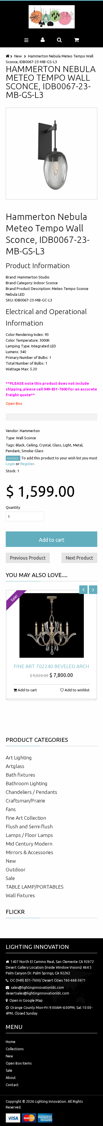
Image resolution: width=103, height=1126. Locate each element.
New (18, 56)
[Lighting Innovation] (52, 16)
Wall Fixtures (20, 895)
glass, (57, 445)
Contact (12, 1085)
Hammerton (30, 431)
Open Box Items (18, 1063)
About (11, 1077)
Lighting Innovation (50, 1101)
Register (27, 464)
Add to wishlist (77, 690)
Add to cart (51, 540)
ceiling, (32, 445)
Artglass (15, 766)
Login (10, 464)
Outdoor (15, 869)
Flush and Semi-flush (29, 826)
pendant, (13, 451)
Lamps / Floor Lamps (29, 835)
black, (21, 445)
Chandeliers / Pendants (31, 792)
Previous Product (27, 557)
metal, (78, 445)
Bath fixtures (20, 774)
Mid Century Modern (29, 843)
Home (10, 1042)
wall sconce (26, 438)
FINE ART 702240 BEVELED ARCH (51, 666)
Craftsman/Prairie (25, 800)
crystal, (45, 445)
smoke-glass (32, 451)
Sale (10, 878)
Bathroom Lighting (26, 783)
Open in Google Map (26, 1000)
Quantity (13, 507)
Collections (14, 1049)
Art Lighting (19, 757)
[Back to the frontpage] (8, 56)
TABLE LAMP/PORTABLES (35, 886)
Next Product (79, 557)
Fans (11, 809)
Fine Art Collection (26, 818)
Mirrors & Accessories (29, 852)
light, (68, 445)
